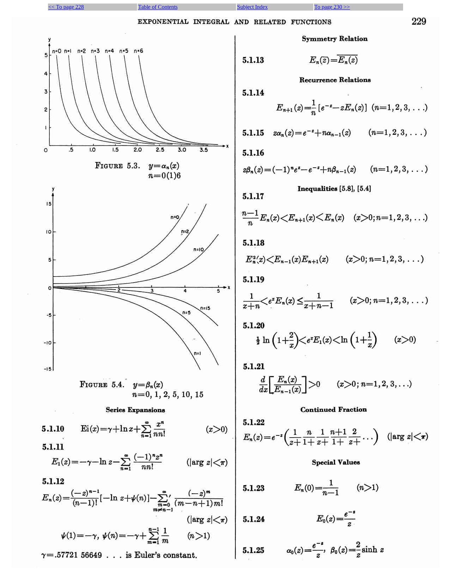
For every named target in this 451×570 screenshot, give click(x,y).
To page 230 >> (332, 7)
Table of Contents (158, 7)
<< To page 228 (66, 7)
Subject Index (252, 7)
